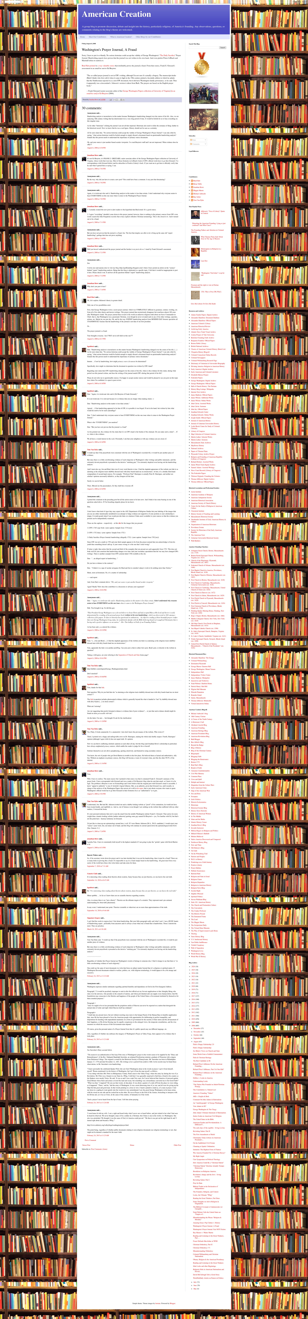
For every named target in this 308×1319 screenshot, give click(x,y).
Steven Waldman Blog (198, 899)
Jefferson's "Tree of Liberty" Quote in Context (213, 212)
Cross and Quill (196, 779)
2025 (193, 970)
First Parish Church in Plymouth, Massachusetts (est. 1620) (207, 599)
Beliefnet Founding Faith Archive (202, 338)
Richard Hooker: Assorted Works (202, 462)
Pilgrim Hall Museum (198, 689)
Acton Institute (196, 492)
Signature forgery (93, 918)
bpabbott (90, 346)
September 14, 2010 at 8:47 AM (98, 880)
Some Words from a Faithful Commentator (207, 1054)
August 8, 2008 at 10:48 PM (96, 676)
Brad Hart (91, 297)
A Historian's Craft (197, 722)
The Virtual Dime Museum (200, 928)
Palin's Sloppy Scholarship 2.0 (203, 1044)
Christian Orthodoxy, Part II (202, 1244)
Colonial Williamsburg (199, 661)
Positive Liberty (196, 865)
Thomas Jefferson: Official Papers (202, 482)
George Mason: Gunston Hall (201, 666)
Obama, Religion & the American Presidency (208, 1259)
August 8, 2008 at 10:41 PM (96, 658)
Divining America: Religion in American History (208, 366)
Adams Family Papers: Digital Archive (204, 315)
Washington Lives (197, 951)
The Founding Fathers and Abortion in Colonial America (207, 231)
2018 (193, 993)
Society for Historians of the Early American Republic (206, 531)
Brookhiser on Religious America (204, 1171)
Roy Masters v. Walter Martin (203, 1232)
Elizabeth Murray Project (199, 375)
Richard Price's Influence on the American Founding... (207, 1073)
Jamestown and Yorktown (200, 681)
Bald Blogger (195, 739)
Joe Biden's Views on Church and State (206, 1051)
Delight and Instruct (198, 782)
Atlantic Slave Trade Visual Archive (203, 332)
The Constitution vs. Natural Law (204, 1090)
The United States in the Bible (203, 1119)
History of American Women (201, 813)
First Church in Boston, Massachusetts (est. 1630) (208, 580)
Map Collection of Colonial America (203, 434)
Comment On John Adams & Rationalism (207, 1099)
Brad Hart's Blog (196, 765)
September (197, 1038)
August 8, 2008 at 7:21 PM (96, 252)
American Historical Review (200, 326)
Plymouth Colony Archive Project (202, 454)
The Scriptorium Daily (199, 925)
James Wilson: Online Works (201, 400)
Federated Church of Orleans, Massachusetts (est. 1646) (207, 566)
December (197, 1028)
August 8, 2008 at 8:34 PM (96, 442)
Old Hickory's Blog (197, 848)
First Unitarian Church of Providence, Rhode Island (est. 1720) (206, 607)
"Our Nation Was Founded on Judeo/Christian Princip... (208, 1085)
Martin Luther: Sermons (199, 440)
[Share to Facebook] (121, 100)
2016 (193, 999)
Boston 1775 (195, 762)
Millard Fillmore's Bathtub (200, 833)
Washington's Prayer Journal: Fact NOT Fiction (209, 1229)
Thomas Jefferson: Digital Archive (202, 479)
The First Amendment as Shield (204, 1134)
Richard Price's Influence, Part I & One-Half (208, 1069)
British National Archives (199, 346)
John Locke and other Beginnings (204, 1266)
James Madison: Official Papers (201, 395)
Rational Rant (195, 873)
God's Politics (195, 799)
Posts (194, 140)
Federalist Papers (197, 378)
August (196, 1041)
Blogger (172, 1303)
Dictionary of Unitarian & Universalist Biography (208, 363)
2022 (193, 979)
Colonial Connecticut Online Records (203, 355)
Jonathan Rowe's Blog (198, 825)
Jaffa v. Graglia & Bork (201, 1096)
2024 (193, 973)
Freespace (194, 796)
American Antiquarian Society (201, 497)
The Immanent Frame (198, 916)
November (197, 1032)
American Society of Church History (203, 503)
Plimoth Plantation (197, 692)
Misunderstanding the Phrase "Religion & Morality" (207, 1218)
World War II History (198, 956)
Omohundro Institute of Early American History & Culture (208, 520)
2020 (193, 986)
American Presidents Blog (200, 733)
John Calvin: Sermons (198, 406)
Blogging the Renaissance (199, 759)
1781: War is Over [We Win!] (211, 292)
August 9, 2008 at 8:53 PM (96, 847)
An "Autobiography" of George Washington (208, 1103)
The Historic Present (198, 914)
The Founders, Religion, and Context (205, 1192)
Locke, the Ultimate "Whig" (202, 1195)
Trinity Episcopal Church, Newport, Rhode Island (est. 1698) (208, 640)
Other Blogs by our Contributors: (148, 36)
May (195, 1289)
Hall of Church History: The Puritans (203, 386)
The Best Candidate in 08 (201, 1061)
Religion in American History (201, 885)
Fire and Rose (195, 793)
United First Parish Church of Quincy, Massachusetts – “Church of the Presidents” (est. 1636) (207, 646)
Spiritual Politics (196, 896)
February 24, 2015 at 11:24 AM (98, 1102)
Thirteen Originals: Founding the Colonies (205, 476)
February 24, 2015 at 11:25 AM (98, 1135)
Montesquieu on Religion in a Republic (211, 250)
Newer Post (86, 1145)
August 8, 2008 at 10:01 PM (96, 590)
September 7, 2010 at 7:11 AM (97, 866)
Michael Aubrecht (199, 194)
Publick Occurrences (198, 871)
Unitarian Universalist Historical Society (205, 538)
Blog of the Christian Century (201, 750)
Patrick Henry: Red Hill (199, 686)
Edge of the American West (200, 791)
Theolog (194, 933)
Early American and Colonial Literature (204, 372)
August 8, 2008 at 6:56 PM (96, 148)
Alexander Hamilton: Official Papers (203, 320)
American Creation (116, 13)
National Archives (197, 448)
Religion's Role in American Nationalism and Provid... (208, 1270)
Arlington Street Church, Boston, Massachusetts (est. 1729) (207, 551)
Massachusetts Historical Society (202, 516)
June (195, 1285)
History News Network (199, 811)
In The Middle (196, 816)
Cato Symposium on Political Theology (206, 1159)
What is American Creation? (121, 36)
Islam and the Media (198, 819)
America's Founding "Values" (203, 1093)
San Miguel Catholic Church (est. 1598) (204, 628)
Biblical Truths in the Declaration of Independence (205, 1187)
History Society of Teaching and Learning (205, 514)
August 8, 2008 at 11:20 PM (96, 721)
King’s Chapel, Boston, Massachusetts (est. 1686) (208, 616)
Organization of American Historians (203, 524)
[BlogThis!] (117, 100)
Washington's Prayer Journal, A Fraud (206, 1226)
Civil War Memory (197, 773)
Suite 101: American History (201, 902)
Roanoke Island (196, 695)
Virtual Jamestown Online (200, 703)
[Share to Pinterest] (123, 100)
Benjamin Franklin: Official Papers (203, 340)
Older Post (177, 1145)
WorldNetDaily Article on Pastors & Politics (208, 1278)
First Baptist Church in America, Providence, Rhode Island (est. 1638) (206, 571)
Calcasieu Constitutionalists (200, 771)
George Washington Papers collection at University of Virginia (146, 91)
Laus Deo (204, 261)
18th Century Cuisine (198, 716)
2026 (193, 966)
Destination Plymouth (198, 663)
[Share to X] (119, 100)
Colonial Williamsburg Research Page (204, 360)
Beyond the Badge (197, 745)
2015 (193, 1002)
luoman (157, 1303)
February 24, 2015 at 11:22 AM (98, 976)
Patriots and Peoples (198, 856)
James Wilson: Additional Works (202, 397)
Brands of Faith (196, 768)
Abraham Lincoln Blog (199, 725)
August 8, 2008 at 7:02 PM (96, 182)
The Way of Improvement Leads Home (204, 931)
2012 (193, 1012)
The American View (198, 535)
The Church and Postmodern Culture (203, 905)
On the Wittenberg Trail (199, 853)
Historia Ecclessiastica (198, 802)
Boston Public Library (198, 343)
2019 (193, 989)
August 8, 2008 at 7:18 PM (96, 238)
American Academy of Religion (202, 494)
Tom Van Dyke (92, 449)
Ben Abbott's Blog (197, 742)
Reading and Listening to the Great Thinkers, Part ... (208, 1237)
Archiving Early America (199, 329)
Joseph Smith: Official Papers (201, 418)
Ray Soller (197, 197)
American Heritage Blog (199, 731)
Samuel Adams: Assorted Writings (202, 467)
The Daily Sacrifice (167, 55)
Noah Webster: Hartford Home (201, 683)
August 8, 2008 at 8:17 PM (96, 339)
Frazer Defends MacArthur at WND (205, 1241)
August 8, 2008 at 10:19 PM (96, 630)
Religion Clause (196, 879)
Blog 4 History (196, 748)
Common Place (196, 776)
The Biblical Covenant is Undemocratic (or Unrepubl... (207, 1208)
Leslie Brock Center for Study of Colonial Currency (205, 427)
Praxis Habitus (196, 868)
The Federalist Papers (198, 473)
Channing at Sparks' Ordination (204, 1146)
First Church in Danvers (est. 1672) (203, 592)
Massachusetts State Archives (201, 442)
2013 (193, 1009)
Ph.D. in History (196, 859)
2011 (193, 1016)
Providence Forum (197, 527)
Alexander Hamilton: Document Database (205, 317)
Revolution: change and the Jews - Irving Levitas (207, 1175)
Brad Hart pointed (88, 65)
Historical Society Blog (199, 808)
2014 (193, 1006)
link (103, 687)
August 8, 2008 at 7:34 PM (96, 289)
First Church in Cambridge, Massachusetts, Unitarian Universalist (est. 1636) (205, 584)
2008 (193, 1025)
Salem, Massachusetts (198, 698)
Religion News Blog (198, 888)
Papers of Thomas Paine (199, 451)
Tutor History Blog (197, 936)
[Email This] (114, 100)
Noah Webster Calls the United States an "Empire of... (207, 1213)
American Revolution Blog (200, 736)
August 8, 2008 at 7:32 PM (96, 276)
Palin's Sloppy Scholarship (202, 1048)
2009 (193, 1022)
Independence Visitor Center (200, 675)
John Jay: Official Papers (199, 409)
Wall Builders (195, 541)
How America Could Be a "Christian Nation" (208, 1162)
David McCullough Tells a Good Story (206, 1274)
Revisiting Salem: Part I (201, 1180)
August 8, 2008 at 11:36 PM (96, 763)
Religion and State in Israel (200, 876)
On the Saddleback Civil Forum (204, 1143)
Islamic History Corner (199, 822)
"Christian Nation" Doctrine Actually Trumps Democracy (208, 1167)
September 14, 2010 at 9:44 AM (98, 910)
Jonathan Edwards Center (199, 412)
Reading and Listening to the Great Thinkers (208, 1263)
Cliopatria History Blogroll (200, 352)
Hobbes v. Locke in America (203, 1078)
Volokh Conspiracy (197, 945)
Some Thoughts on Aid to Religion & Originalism (206, 1202)
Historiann (194, 805)
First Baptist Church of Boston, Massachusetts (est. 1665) (208, 576)
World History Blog (198, 954)
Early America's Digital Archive (202, 369)
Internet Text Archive (198, 392)
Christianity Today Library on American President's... (207, 1138)
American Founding (198, 728)
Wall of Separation (197, 948)
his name (140, 788)
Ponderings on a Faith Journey (201, 862)
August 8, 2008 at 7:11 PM (96, 222)
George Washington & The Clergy (204, 1109)
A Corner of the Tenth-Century (201, 719)
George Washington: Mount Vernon (203, 669)
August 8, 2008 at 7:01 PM (96, 168)
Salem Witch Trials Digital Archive (203, 465)
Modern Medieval (197, 836)
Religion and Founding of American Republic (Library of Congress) (206, 458)
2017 (193, 996)
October (196, 1035)
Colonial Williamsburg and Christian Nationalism (205, 1255)
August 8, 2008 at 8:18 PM (96, 383)
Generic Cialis (92, 873)
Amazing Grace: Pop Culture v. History (206, 1223)
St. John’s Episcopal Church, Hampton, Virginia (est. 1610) (207, 632)
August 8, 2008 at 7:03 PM (96, 199)
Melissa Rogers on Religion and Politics (204, 831)
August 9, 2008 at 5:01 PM (96, 794)
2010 (193, 1019)
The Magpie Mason (197, 922)
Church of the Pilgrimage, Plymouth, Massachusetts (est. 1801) (203, 561)
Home (82, 36)
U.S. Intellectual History (199, 939)
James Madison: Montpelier (200, 678)
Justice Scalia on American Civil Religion (207, 1116)
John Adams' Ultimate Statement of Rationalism (209, 1113)
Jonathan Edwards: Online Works (202, 415)
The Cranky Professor (198, 911)
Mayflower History (197, 445)
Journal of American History (201, 420)
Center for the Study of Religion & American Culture (206, 507)
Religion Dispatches (198, 882)
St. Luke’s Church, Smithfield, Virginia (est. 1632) (208, 636)
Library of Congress (198, 431)
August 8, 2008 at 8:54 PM (96, 489)
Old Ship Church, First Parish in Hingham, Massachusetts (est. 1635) (205, 624)
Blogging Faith (196, 756)
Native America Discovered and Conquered (206, 839)
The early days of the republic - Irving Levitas (209, 1128)
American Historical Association (202, 500)
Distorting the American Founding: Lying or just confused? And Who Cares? (208, 224)
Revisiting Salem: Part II (201, 1131)
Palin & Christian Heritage (202, 1057)
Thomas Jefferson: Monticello (201, 701)
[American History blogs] (202, 78)
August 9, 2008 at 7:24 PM (96, 831)
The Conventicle (196, 908)
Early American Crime (199, 788)
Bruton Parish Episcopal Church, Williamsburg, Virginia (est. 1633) (207, 556)
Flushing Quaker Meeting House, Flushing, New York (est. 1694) (207, 612)
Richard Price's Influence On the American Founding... (207, 1065)
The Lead (194, 919)
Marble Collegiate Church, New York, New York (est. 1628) (208, 619)
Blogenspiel (195, 753)
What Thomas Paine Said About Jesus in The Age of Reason (212, 238)
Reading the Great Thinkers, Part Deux (206, 1198)
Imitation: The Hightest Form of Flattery (207, 1149)
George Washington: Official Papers (203, 383)
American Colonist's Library (200, 323)
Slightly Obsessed (197, 893)
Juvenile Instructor (197, 828)
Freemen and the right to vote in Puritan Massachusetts (204, 286)
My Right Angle (198, 1156)
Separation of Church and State (129, 655)
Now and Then (196, 845)
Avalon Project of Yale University (202, 335)
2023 (193, 976)
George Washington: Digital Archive (203, 380)
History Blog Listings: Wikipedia (202, 389)
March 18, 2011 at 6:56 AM (96, 929)
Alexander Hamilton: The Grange (202, 658)
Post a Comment (90, 1140)
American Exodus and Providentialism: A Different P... (207, 1123)
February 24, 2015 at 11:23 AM (98, 1039)
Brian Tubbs (197, 184)
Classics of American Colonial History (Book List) (208, 349)
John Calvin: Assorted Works (201, 403)
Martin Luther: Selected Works (201, 437)
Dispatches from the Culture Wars (202, 785)
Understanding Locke (200, 1081)
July (195, 1282)
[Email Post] (110, 100)
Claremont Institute (197, 511)
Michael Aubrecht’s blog (199, 713)
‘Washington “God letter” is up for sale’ (212, 274)
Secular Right (195, 891)
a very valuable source (106, 65)
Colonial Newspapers (198, 357)
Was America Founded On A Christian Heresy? (209, 1153)
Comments (195, 144)
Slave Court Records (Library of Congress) (205, 470)
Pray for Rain (197, 1183)
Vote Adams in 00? (199, 1106)
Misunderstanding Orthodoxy (203, 1251)
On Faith (194, 851)
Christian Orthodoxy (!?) (201, 1248)
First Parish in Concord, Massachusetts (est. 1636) (208, 603)
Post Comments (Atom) (99, 1149)
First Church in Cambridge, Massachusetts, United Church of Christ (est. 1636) (208, 588)
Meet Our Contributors (97, 36)
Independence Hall (197, 672)
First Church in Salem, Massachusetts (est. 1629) (207, 595)
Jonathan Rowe (92, 155)
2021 (193, 983)
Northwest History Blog (199, 842)
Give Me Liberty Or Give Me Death (203, 304)
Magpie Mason (198, 190)
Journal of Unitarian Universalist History (205, 423)
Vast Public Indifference (199, 942)
